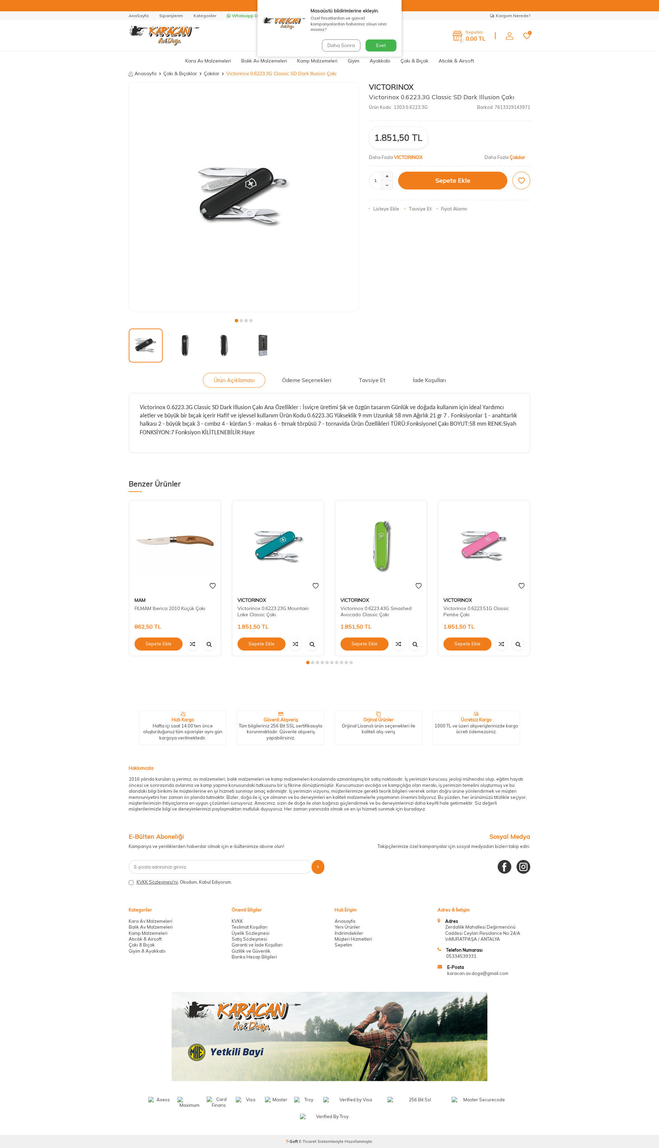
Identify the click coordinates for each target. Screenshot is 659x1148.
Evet (381, 45)
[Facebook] (504, 867)
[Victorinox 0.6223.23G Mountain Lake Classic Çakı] (278, 546)
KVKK (237, 921)
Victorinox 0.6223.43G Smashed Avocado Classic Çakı (376, 611)
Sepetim (343, 945)
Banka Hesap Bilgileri (254, 957)
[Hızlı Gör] (209, 644)
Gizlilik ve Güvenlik (251, 951)
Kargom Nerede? (513, 15)
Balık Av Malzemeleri (264, 61)
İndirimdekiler (349, 933)
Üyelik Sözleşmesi (250, 933)
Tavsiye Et (420, 209)
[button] (236, 320)
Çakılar (211, 73)
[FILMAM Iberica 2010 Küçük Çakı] (175, 546)
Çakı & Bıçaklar (180, 73)
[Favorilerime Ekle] (213, 586)
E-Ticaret (307, 1141)
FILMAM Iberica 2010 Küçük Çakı (170, 608)
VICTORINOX (391, 86)
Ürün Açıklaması (234, 380)
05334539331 (461, 956)
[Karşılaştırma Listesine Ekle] (192, 644)
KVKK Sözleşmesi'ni (157, 882)
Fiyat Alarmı (454, 209)
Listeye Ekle (386, 209)
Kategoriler (205, 15)
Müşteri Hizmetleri (353, 939)
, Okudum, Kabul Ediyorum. (184, 882)
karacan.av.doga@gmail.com (477, 973)
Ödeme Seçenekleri (306, 380)
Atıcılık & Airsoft (456, 61)
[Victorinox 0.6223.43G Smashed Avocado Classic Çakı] (381, 546)
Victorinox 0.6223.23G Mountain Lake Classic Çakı (273, 611)
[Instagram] (523, 867)
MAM (140, 600)
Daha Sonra (341, 45)
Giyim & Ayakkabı (147, 951)
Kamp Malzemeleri (317, 61)
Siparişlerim (171, 15)
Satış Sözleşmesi (249, 939)
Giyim (353, 61)
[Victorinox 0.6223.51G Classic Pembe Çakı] (484, 546)
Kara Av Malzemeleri (208, 61)
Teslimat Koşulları (249, 927)
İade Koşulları (429, 380)
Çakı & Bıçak (414, 61)
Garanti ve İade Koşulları (257, 945)
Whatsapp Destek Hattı (256, 15)
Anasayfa (146, 73)
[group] (243, 197)
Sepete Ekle (453, 180)
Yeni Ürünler (347, 927)
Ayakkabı (380, 61)
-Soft (292, 1141)
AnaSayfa (139, 15)
